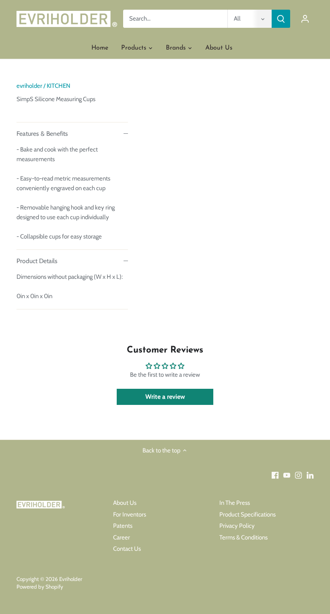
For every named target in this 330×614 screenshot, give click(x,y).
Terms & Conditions (243, 537)
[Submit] (281, 19)
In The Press (234, 502)
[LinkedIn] (310, 475)
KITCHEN (58, 85)
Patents (122, 525)
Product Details (37, 261)
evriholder (29, 85)
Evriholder (70, 579)
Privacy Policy (237, 525)
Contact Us (127, 548)
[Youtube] (286, 475)
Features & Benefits (42, 133)
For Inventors (129, 514)
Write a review (165, 396)
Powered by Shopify (39, 586)
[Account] (305, 19)
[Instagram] (298, 475)
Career (121, 537)
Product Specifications (247, 514)
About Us (124, 502)
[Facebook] (275, 475)
